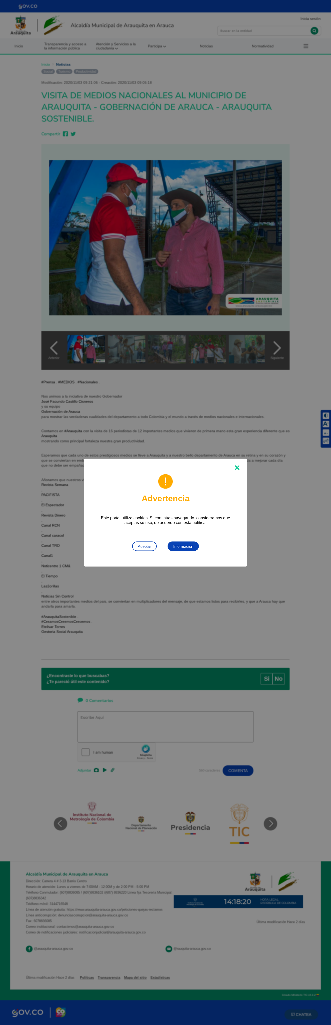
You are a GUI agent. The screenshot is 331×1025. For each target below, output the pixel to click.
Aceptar (144, 546)
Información (183, 546)
